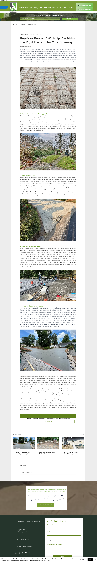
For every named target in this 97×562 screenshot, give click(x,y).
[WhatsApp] (16, 553)
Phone (48, 538)
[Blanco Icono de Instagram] (19, 553)
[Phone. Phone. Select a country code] (49, 541)
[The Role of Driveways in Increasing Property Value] (24, 443)
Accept (90, 559)
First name (50, 524)
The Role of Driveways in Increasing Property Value (23, 453)
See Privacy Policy (45, 560)
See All (82, 434)
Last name (67, 524)
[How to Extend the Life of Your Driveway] (73, 443)
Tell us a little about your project (54, 544)
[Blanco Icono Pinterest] (26, 553)
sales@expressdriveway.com (25, 532)
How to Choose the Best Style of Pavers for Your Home (47, 453)
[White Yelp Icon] (29, 553)
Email (21, 16)
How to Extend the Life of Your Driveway (72, 453)
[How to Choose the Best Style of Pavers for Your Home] (48, 443)
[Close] (95, 559)
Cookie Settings (81, 559)
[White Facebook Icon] (23, 553)
